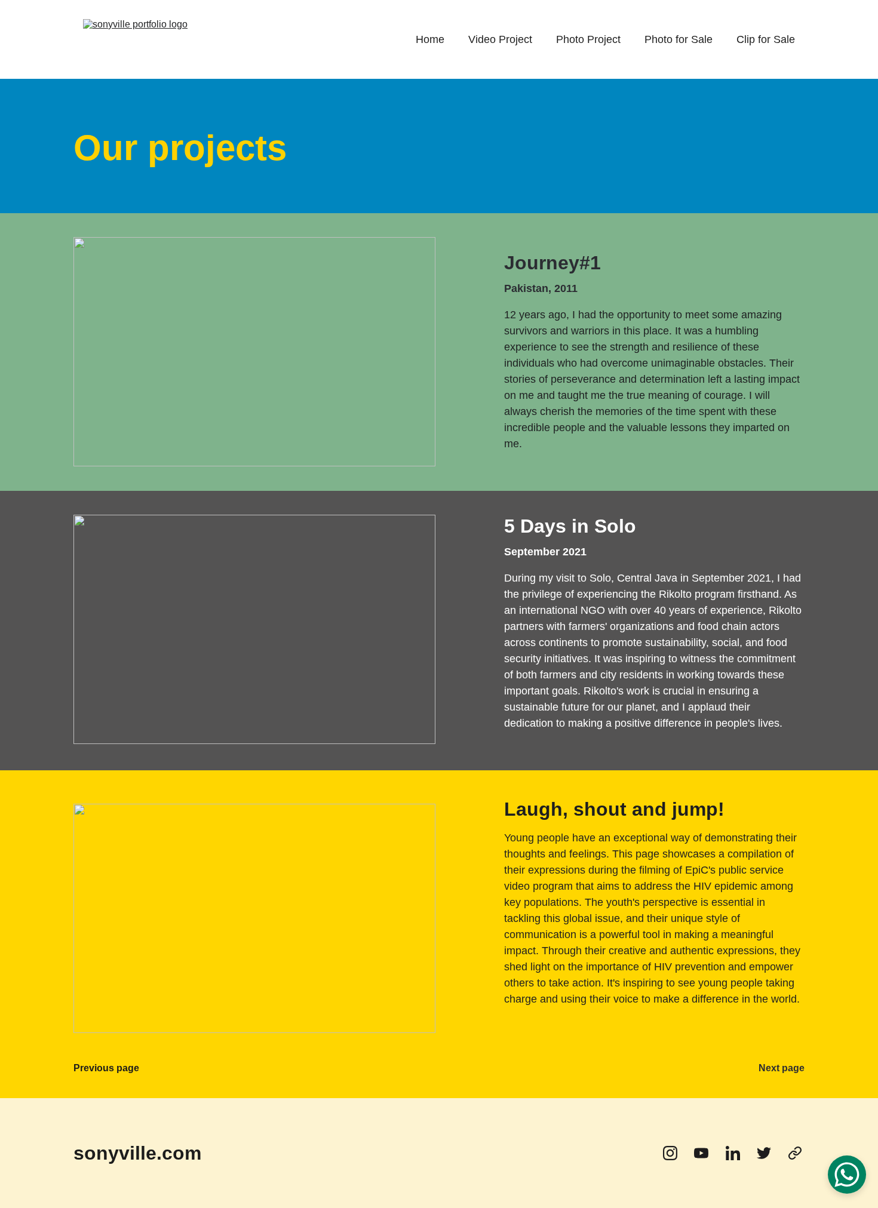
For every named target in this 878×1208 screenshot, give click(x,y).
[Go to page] (795, 1153)
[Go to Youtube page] (707, 1153)
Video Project (500, 39)
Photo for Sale (678, 39)
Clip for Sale (765, 39)
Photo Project (588, 39)
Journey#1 (552, 262)
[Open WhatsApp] (847, 1174)
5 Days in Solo (570, 526)
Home (430, 39)
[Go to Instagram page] (676, 1153)
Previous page (106, 1068)
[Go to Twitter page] (770, 1153)
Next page (782, 1068)
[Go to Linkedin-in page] (739, 1153)
